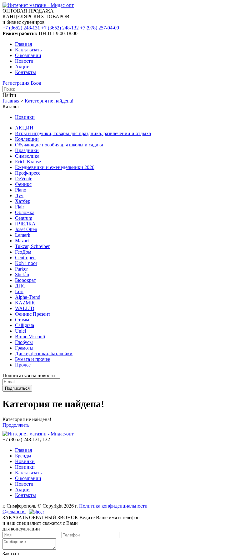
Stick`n (22, 274)
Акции (22, 66)
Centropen (25, 257)
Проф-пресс (27, 173)
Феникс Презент (32, 314)
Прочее (23, 364)
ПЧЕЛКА (25, 223)
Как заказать (28, 49)
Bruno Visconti (30, 336)
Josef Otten (26, 229)
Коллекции (27, 139)
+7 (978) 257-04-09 (99, 27)
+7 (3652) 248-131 (21, 27)
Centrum (23, 218)
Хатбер (22, 201)
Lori (19, 291)
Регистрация (15, 83)
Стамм (22, 319)
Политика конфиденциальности (113, 506)
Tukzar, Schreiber (32, 246)
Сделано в (14, 511)
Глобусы (24, 342)
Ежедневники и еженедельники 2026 (54, 167)
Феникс (23, 184)
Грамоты (24, 348)
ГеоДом (23, 252)
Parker (21, 269)
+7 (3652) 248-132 (60, 27)
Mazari (22, 240)
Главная (23, 44)
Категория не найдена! (49, 100)
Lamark (22, 235)
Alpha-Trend (27, 297)
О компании (28, 55)
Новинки (25, 117)
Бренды (23, 455)
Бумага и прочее (32, 359)
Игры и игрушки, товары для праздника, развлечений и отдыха (83, 133)
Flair (19, 206)
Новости (24, 61)
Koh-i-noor (26, 263)
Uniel (20, 331)
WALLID (24, 308)
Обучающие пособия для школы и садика (59, 144)
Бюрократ (25, 280)
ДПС (20, 285)
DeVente (23, 178)
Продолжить (15, 425)
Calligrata (24, 325)
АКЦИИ (24, 127)
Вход (36, 83)
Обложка (24, 212)
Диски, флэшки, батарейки (43, 353)
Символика (27, 156)
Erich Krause (28, 161)
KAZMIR (25, 302)
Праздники (27, 150)
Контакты (25, 72)
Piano (20, 189)
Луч (19, 195)
